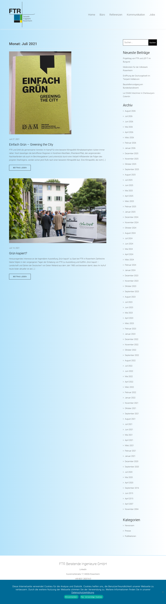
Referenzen (115, 14)
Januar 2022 (130, 398)
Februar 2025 (130, 206)
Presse (128, 531)
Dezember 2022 (131, 339)
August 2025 (130, 175)
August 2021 (130, 419)
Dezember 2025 (131, 153)
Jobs (152, 14)
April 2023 (129, 318)
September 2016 (132, 488)
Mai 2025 (129, 190)
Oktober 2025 (130, 164)
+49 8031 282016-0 (83, 579)
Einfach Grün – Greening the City (31, 144)
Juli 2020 (128, 472)
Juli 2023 (128, 302)
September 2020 (132, 467)
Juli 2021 (128, 424)
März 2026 (129, 137)
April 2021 (129, 440)
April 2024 (129, 254)
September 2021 (132, 413)
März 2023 (129, 323)
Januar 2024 (130, 270)
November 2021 (131, 403)
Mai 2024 (129, 249)
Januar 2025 (130, 212)
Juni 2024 (129, 244)
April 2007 (129, 504)
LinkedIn (83, 569)
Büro (102, 14)
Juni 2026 (129, 121)
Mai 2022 (129, 376)
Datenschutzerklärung (82, 592)
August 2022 (130, 360)
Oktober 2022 (130, 350)
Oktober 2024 (130, 228)
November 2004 (131, 509)
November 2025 (131, 159)
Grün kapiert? (18, 253)
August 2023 (130, 297)
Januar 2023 (130, 334)
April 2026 (129, 132)
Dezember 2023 (131, 275)
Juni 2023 (129, 307)
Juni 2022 (129, 371)
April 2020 (129, 482)
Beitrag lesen (20, 168)
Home (91, 14)
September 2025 (132, 169)
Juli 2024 (128, 238)
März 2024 (129, 259)
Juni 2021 (129, 429)
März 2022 (129, 387)
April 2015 (129, 498)
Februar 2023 (130, 329)
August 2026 (130, 111)
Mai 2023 (129, 313)
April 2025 (129, 196)
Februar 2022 (130, 392)
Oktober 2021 (130, 408)
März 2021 (129, 445)
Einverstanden (71, 597)
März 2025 (129, 201)
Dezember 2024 (131, 217)
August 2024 (130, 233)
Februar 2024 (130, 265)
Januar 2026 (130, 148)
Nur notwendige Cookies (91, 597)
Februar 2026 (130, 143)
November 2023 (131, 281)
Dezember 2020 (131, 461)
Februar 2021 (130, 451)
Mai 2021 (129, 435)
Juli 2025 (128, 180)
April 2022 (129, 382)
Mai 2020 (129, 477)
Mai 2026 (129, 127)
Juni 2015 (129, 493)
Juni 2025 (129, 185)
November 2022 (131, 344)
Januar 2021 (130, 456)
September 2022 (132, 355)
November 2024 (131, 222)
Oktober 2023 (130, 286)
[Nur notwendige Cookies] (162, 592)
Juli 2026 (128, 116)
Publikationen (130, 536)
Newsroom (129, 525)
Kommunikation (136, 14)
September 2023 (132, 291)
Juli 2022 (128, 366)
